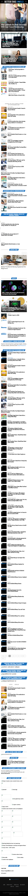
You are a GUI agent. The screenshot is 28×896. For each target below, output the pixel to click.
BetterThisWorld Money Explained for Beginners (13, 267)
